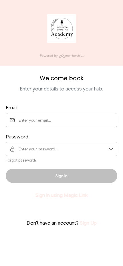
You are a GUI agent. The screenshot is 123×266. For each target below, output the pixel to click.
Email (11, 107)
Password (17, 137)
